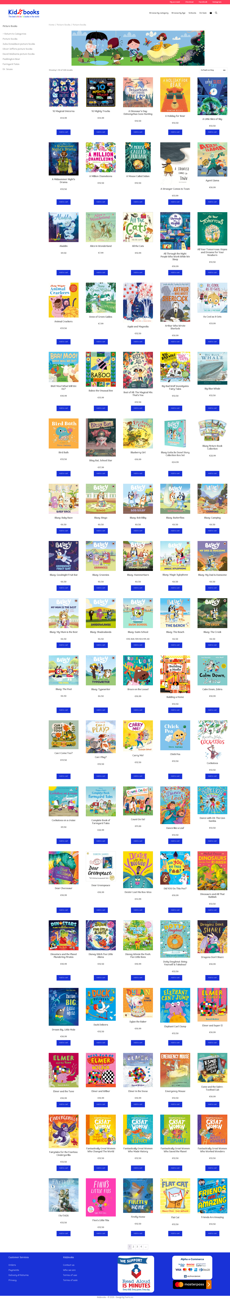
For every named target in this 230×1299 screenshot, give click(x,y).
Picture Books (63, 25)
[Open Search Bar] (216, 13)
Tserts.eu (129, 1297)
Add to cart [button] (63, 132)
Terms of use (70, 1275)
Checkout (189, 2)
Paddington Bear (11, 59)
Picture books (10, 39)
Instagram (217, 2)
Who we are (69, 1270)
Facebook (203, 2)
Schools (192, 13)
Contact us (68, 1265)
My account (175, 2)
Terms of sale (70, 1280)
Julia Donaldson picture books (19, 44)
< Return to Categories (14, 34)
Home (52, 25)
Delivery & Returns (19, 1275)
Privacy (13, 1280)
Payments (14, 1270)
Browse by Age (178, 13)
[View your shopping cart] (210, 13)
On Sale (203, 13)
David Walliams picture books (19, 54)
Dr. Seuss (8, 69)
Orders (12, 1265)
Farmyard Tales (11, 64)
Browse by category (158, 13)
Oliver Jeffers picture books (17, 49)
